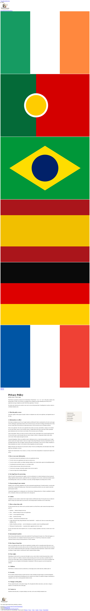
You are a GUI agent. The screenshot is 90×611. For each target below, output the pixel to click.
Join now (2, 388)
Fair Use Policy (70, 418)
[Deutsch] (45, 324)
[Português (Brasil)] (45, 198)
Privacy (29, 609)
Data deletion (45, 609)
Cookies (37, 609)
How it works (6, 606)
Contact (16, 608)
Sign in (1, 1)
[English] (45, 73)
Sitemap (26, 609)
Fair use (40, 609)
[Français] (45, 387)
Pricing (9, 10)
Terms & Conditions (71, 415)
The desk (5, 1)
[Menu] (45, 2)
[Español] (45, 261)
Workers (6, 10)
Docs (12, 10)
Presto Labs (7, 607)
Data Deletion (69, 420)
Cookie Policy (70, 416)
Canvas (8, 1)
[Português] (45, 136)
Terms (33, 609)
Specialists (2, 10)
